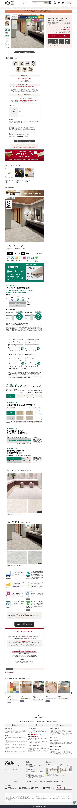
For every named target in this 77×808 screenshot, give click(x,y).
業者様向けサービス (41, 721)
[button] (23, 2)
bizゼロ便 (21, 752)
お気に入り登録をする (56, 43)
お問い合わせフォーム (31, 769)
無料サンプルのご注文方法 (56, 746)
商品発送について (9, 740)
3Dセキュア (32, 742)
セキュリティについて (35, 781)
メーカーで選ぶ (30, 14)
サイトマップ (60, 781)
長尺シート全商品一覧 (22, 14)
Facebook (48, 787)
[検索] (50, 2)
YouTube (9, 787)
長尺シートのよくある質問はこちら (55, 45)
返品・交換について (54, 737)
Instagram (24, 787)
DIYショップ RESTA (8, 14)
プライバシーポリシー (25, 781)
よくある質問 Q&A (32, 721)
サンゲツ (35, 14)
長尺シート (15, 14)
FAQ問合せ (61, 43)
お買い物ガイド (24, 721)
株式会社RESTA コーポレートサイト (11, 765)
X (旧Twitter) (35, 787)
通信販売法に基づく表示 (52, 721)
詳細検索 (46, 2)
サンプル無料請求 (50, 43)
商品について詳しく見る (24, 52)
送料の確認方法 (8, 748)
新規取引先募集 (53, 781)
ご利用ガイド (67, 43)
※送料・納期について (66, 32)
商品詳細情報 (20, 136)
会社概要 (16, 781)
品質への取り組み (44, 781)
